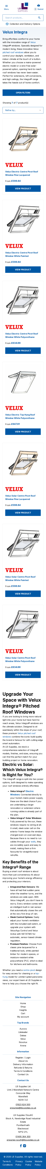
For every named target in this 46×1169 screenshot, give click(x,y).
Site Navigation (23, 997)
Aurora (23, 1028)
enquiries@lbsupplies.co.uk (23, 1108)
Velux (33, 42)
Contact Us (23, 1074)
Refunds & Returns (23, 1067)
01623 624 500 (23, 1104)
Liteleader (23, 1032)
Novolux (23, 1042)
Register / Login (23, 1057)
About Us (23, 1061)
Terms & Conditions (23, 1071)
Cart (23, 1013)
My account (23, 1016)
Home (23, 1003)
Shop (23, 1006)
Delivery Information (23, 1064)
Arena (23, 1045)
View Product (23, 188)
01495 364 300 (23, 1136)
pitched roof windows (13, 52)
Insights (23, 1010)
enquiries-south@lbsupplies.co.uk (23, 1140)
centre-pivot (29, 970)
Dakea (23, 1035)
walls (33, 841)
